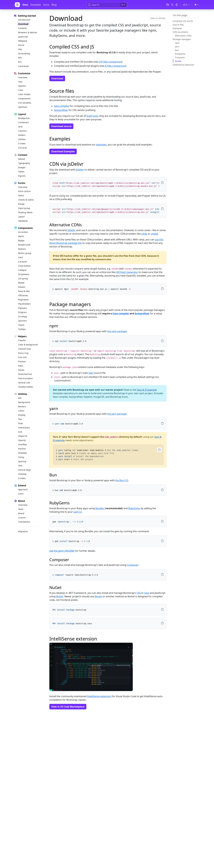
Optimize (22, 107)
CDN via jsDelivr (180, 32)
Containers (23, 122)
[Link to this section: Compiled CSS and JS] (96, 47)
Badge (21, 240)
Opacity (22, 440)
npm (177, 42)
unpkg (154, 233)
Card (20, 257)
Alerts (21, 236)
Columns (22, 130)
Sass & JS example (147, 389)
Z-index (21, 143)
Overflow (22, 444)
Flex (20, 419)
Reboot (21, 159)
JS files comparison (115, 65)
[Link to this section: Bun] (59, 475)
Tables (21, 171)
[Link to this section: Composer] (71, 559)
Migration (23, 531)
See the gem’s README (62, 550)
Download (23, 24)
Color (20, 90)
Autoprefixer (61, 110)
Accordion (23, 232)
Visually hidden (25, 386)
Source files (178, 24)
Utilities (22, 139)
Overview (22, 77)
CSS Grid (22, 147)
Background (24, 402)
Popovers (22, 308)
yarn (177, 46)
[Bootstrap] (17, 5)
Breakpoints (24, 118)
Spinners (22, 320)
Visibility (22, 474)
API (19, 398)
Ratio (20, 365)
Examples (35, 4)
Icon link (22, 357)
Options (22, 85)
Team (20, 509)
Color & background (28, 344)
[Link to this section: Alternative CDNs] (84, 224)
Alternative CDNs (183, 35)
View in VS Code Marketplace (67, 706)
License (21, 517)
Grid (20, 126)
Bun (177, 50)
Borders (22, 406)
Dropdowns (23, 274)
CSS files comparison (110, 61)
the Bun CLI (121, 480)
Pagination (23, 299)
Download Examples (63, 151)
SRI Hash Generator (127, 272)
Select (21, 195)
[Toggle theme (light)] (196, 5)
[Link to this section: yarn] (60, 408)
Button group (24, 253)
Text (20, 465)
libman (98, 596)
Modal (21, 282)
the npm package (117, 331)
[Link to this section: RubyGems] (72, 503)
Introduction (24, 19)
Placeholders (24, 303)
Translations (24, 521)
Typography (24, 163)
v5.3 (187, 4)
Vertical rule (24, 382)
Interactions (24, 427)
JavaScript (23, 36)
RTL (20, 62)
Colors (21, 410)
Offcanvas (23, 295)
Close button (24, 265)
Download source (61, 126)
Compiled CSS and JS (183, 21)
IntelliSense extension (183, 64)
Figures (21, 175)
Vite (20, 49)
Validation (23, 220)
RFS (20, 57)
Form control (24, 191)
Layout (21, 216)
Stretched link (25, 374)
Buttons (22, 249)
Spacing (22, 461)
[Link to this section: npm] (60, 325)
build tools (92, 116)
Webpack (22, 40)
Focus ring (23, 353)
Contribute (23, 66)
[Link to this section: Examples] (72, 139)
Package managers (182, 39)
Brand (21, 513)
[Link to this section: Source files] (76, 91)
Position (22, 361)
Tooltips (22, 329)
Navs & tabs (24, 291)
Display (21, 415)
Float (20, 423)
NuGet (178, 61)
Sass (20, 81)
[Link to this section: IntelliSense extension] (99, 639)
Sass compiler (61, 106)
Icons (46, 4)
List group (23, 278)
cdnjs (144, 233)
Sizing (21, 457)
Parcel (21, 45)
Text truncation (25, 378)
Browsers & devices (27, 32)
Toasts (21, 325)
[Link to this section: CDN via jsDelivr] (86, 164)
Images (21, 167)
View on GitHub (157, 18)
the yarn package (116, 413)
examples (101, 144)
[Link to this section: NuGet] (64, 587)
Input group (24, 208)
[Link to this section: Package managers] (93, 304)
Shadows (22, 453)
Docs (25, 4)
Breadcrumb (24, 244)
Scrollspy (22, 316)
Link (20, 431)
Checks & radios (26, 199)
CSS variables (24, 102)
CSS (139, 593)
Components (24, 98)
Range (21, 204)
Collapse (22, 270)
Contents (22, 28)
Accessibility (24, 53)
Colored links (24, 348)
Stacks (21, 370)
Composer (180, 57)
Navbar (21, 287)
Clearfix (21, 340)
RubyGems (180, 53)
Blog (54, 4)
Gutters (21, 135)
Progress (22, 312)
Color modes (24, 94)
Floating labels (25, 212)
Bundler (99, 508)
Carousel (22, 261)
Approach (23, 489)
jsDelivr (80, 169)
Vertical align (24, 469)
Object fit (22, 436)
